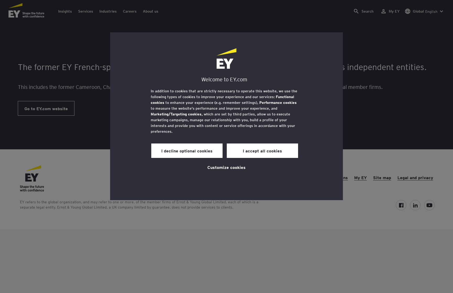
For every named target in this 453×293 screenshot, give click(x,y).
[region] (226, 116)
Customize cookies (226, 167)
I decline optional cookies (187, 150)
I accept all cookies (262, 150)
